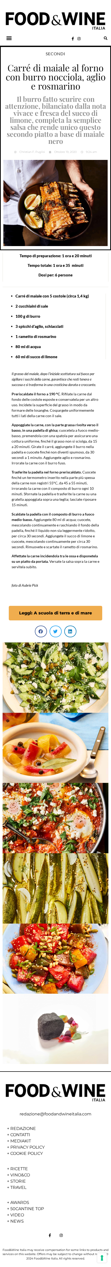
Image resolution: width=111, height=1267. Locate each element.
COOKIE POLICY (26, 1153)
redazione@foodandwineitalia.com (55, 1114)
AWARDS (19, 1202)
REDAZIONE (23, 1128)
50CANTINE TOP (27, 1208)
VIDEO (17, 1214)
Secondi (55, 53)
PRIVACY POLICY (27, 1147)
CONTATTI (20, 1134)
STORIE (18, 1181)
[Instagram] (79, 38)
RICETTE (19, 1168)
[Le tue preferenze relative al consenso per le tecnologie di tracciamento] (102, 1258)
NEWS (17, 1221)
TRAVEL (18, 1187)
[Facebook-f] (73, 38)
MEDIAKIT (20, 1141)
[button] (9, 38)
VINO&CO (20, 1175)
